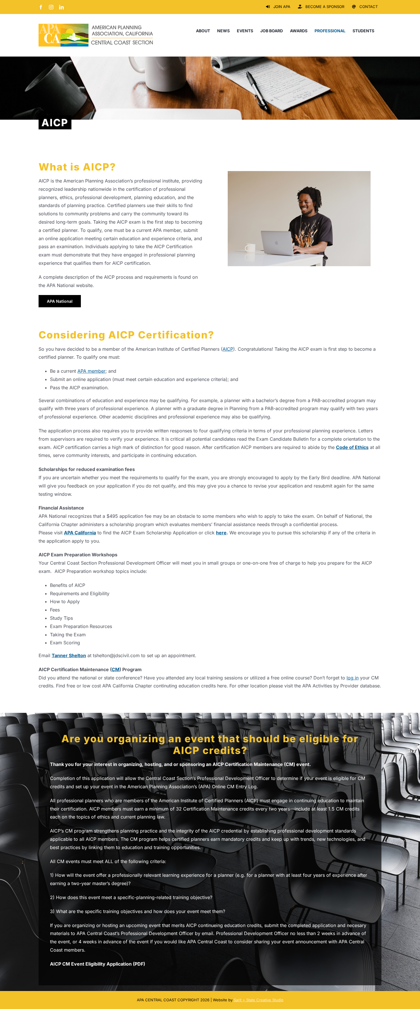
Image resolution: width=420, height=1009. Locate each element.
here (221, 532)
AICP (228, 349)
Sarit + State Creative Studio (258, 1000)
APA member (91, 371)
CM (115, 669)
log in (353, 678)
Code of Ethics (352, 447)
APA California (80, 532)
